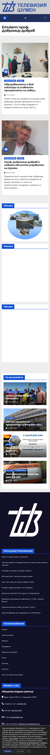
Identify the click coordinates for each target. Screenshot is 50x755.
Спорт (4, 658)
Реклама (5, 663)
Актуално (10, 418)
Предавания (6, 646)
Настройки (20, 751)
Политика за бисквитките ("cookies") (33, 743)
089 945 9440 (17, 710)
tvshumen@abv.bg (16, 717)
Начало (4, 629)
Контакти (5, 669)
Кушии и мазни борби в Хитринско (15, 557)
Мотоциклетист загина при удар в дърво (17, 576)
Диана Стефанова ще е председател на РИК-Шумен (21, 613)
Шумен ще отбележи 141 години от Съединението (21, 593)
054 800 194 (21, 704)
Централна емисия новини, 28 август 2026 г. (19, 607)
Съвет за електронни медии (12, 675)
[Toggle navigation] (25, 18)
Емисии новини (7, 635)
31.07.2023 (10, 95)
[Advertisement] (25, 276)
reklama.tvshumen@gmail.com (29, 724)
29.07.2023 (10, 172)
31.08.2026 (12, 402)
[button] (45, 18)
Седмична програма (9, 652)
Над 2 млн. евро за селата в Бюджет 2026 (18, 582)
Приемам (8, 751)
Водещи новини (10, 80)
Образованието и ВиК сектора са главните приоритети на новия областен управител (19, 89)
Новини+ (20, 80)
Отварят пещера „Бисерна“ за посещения (17, 588)
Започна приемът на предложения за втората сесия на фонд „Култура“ (24, 424)
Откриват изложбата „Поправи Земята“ (17, 571)
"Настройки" (13, 739)
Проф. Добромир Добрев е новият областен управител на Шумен (24, 165)
